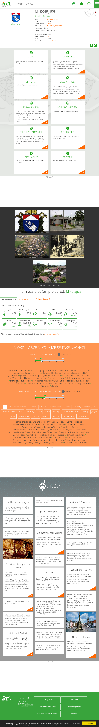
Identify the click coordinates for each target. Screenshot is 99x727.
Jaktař (84, 373)
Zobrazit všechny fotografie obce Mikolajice (50, 285)
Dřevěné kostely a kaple (71, 412)
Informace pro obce (47, 706)
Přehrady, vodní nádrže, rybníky (84, 407)
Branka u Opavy (37, 370)
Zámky (47, 412)
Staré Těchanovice (44, 383)
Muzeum (56, 416)
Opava (49, 24)
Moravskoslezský (52, 19)
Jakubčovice (14, 375)
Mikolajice (45, 11)
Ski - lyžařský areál (55, 407)
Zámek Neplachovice (76, 435)
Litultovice (60, 378)
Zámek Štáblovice (23, 422)
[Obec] (67, 221)
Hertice (38, 373)
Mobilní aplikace (74, 706)
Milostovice (76, 378)
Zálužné (86, 383)
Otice (62, 380)
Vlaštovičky (76, 383)
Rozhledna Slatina (75, 437)
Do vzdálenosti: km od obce (42, 355)
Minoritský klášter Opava (19, 432)
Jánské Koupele (35, 375)
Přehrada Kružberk (56, 435)
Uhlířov (67, 383)
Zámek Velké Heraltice (37, 435)
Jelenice (47, 375)
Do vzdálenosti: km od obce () (39, 391)
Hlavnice (46, 373)
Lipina (51, 378)
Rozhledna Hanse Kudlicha (75, 442)
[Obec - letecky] (32, 246)
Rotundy (85, 412)
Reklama (74, 699)
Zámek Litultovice (74, 422)
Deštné (73, 370)
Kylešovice (85, 375)
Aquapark (32, 407)
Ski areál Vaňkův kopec (75, 440)
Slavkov (11, 383)
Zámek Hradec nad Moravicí (52, 424)
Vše (5, 407)
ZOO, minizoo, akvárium (18, 407)
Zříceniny (56, 412)
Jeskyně (94, 412)
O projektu (47, 699)
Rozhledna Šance (69, 427)
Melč (68, 378)
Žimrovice (45, 386)
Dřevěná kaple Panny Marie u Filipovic (49, 422)
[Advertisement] (49, 192)
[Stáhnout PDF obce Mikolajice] (91, 45)
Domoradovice (17, 373)
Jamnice (23, 375)
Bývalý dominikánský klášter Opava (74, 432)
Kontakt (74, 714)
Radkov (79, 380)
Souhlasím (89, 723)
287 (48, 36)
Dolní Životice (83, 370)
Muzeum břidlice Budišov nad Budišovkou (33, 437)
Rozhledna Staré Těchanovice (44, 432)
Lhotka (27, 378)
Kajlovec (65, 375)
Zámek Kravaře (59, 437)
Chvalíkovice (63, 370)
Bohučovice (24, 370)
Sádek (86, 380)
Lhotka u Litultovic (39, 378)
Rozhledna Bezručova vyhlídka (26, 424)
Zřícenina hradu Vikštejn (31, 427)
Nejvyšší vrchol (24, 416)
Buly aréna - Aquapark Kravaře (26, 440)
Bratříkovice (51, 370)
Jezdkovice (56, 375)
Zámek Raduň (19, 435)
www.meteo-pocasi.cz (51, 334)
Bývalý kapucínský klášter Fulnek (49, 442)
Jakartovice (75, 373)
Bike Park (35, 416)
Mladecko (87, 378)
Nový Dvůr (53, 380)
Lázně (13, 416)
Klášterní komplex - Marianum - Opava (28, 429)
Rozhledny (30, 412)
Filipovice (29, 373)
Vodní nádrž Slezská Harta (52, 440)
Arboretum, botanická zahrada (12, 412)
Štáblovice (30, 383)
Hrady (39, 412)
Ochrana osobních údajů (47, 714)
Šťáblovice (20, 383)
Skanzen (68, 407)
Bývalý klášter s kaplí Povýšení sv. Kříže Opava (66, 429)
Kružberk (75, 375)
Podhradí (70, 380)
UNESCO (42, 407)
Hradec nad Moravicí (60, 373)
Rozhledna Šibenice (52, 427)
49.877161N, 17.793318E (54, 26)
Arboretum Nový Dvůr (75, 424)
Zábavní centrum (68, 416)
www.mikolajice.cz (53, 41)
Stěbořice (58, 383)
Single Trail (46, 416)
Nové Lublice (25, 380)
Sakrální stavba (83, 416)
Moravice (14, 380)
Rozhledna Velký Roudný (22, 442)
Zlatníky (54, 386)
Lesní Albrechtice (15, 378)
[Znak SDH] (32, 221)
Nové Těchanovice (40, 380)
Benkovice (13, 370)
